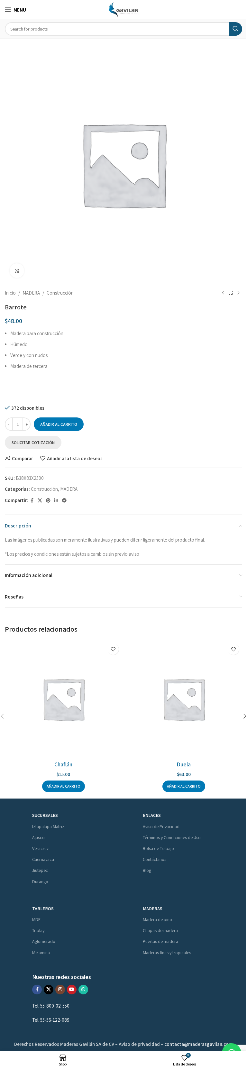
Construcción (60, 293)
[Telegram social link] (64, 500)
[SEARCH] (235, 29)
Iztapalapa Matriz (48, 826)
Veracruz (40, 848)
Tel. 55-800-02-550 (51, 1006)
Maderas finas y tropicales (167, 952)
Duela (184, 764)
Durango (40, 881)
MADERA (31, 293)
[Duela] (183, 698)
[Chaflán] (63, 698)
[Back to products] (230, 293)
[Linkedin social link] (56, 500)
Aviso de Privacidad (161, 826)
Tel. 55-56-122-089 (50, 1020)
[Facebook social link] (32, 500)
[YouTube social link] (72, 989)
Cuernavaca (43, 859)
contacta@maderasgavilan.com (198, 1044)
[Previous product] (223, 293)
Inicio (10, 293)
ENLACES (152, 815)
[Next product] (238, 293)
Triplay (38, 930)
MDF (36, 919)
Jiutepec (40, 870)
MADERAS (152, 908)
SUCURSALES (45, 815)
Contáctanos (154, 859)
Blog (147, 870)
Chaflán (63, 764)
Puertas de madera (160, 941)
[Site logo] (123, 9)
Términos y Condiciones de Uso (172, 837)
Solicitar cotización (33, 442)
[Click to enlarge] (17, 270)
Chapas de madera (160, 930)
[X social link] (40, 500)
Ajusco (38, 837)
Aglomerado (43, 941)
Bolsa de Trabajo (158, 848)
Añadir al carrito (58, 424)
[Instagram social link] (60, 989)
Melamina (41, 952)
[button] (63, 786)
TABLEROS (43, 908)
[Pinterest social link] (48, 500)
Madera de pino (157, 919)
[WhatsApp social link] (83, 989)
